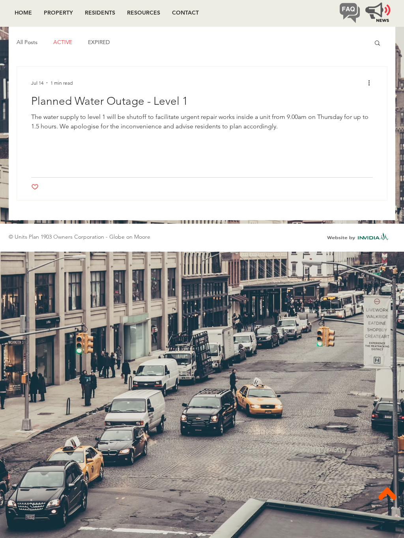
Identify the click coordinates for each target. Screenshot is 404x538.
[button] (377, 43)
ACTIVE (62, 42)
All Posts (27, 42)
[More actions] (371, 82)
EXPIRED (99, 42)
